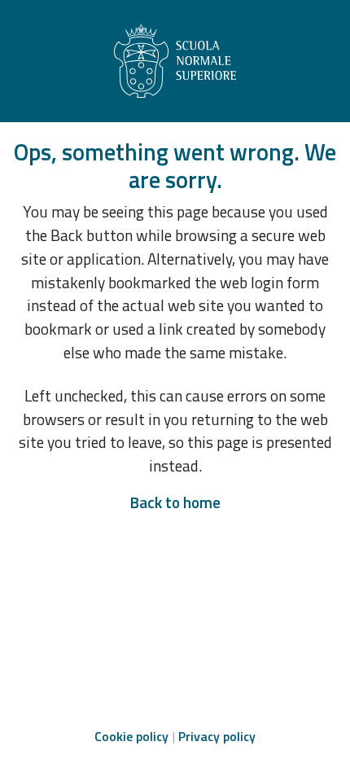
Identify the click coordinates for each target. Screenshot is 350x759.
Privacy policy (217, 736)
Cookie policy (131, 736)
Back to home (175, 502)
